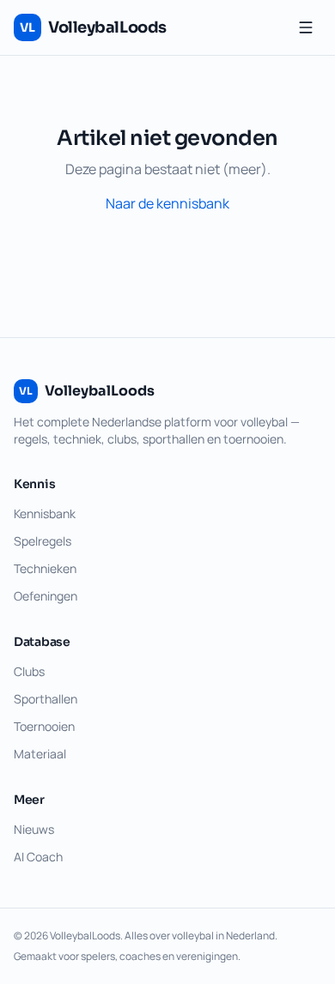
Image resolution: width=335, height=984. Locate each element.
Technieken (45, 568)
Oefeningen (45, 596)
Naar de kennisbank (167, 203)
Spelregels (42, 541)
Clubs (29, 671)
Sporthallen (45, 699)
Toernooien (44, 726)
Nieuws (34, 829)
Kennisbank (45, 513)
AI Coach (38, 856)
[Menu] (305, 27)
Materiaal (40, 754)
